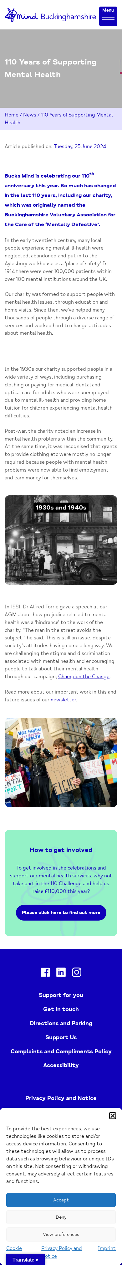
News (29, 115)
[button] (112, 1116)
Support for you (61, 995)
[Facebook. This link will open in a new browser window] (45, 973)
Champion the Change (83, 677)
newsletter (63, 700)
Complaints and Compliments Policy (61, 1051)
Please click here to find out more (61, 913)
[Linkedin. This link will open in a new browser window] (61, 973)
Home (11, 115)
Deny (61, 1217)
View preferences (61, 1234)
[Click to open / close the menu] (108, 18)
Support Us (61, 1037)
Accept (61, 1200)
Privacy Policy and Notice (61, 1098)
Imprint (107, 1248)
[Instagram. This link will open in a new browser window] (76, 973)
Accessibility (61, 1065)
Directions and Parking (61, 1023)
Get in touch (61, 1009)
